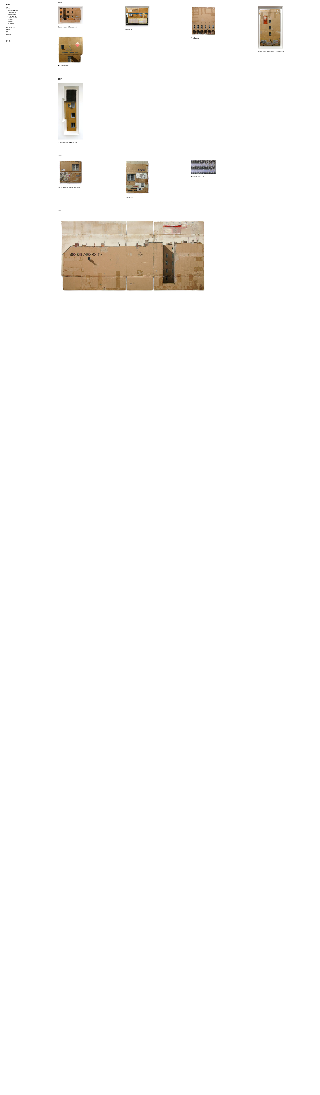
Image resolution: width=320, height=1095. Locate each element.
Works (8, 8)
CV (7, 32)
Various (10, 19)
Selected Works (13, 10)
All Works (11, 23)
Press (8, 29)
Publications (10, 27)
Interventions (12, 12)
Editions (10, 21)
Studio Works (12, 17)
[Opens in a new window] (7, 41)
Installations (12, 14)
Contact (9, 34)
